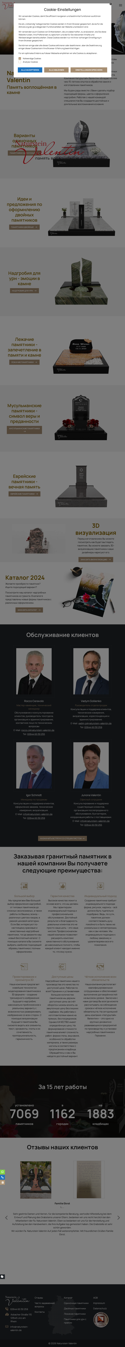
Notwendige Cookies (32, 58)
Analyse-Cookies (30, 62)
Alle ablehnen (56, 70)
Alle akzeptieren (30, 70)
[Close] (111, 4)
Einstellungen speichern (89, 70)
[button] (2, 1182)
